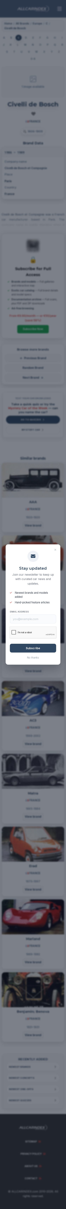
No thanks (33, 657)
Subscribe (33, 648)
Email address (19, 611)
